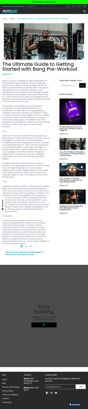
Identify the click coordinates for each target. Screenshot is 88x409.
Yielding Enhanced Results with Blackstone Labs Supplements (71, 208)
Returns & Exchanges (10, 387)
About (4, 379)
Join (82, 85)
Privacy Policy (7, 391)
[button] (21, 246)
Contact (5, 398)
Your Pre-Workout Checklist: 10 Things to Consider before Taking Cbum (72, 154)
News (12, 19)
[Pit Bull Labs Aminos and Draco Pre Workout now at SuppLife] (72, 112)
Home (4, 19)
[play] (44, 324)
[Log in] (84, 6)
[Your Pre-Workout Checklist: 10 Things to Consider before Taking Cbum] (72, 144)
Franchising (6, 402)
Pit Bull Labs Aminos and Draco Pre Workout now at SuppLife (71, 128)
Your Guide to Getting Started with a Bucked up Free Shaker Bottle (70, 180)
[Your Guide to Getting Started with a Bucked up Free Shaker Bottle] (72, 169)
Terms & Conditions (10, 395)
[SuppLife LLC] (9, 11)
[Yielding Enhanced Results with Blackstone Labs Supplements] (72, 197)
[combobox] (46, 6)
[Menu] (84, 11)
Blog (4, 383)
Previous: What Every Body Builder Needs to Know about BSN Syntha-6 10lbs (25, 253)
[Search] (68, 6)
